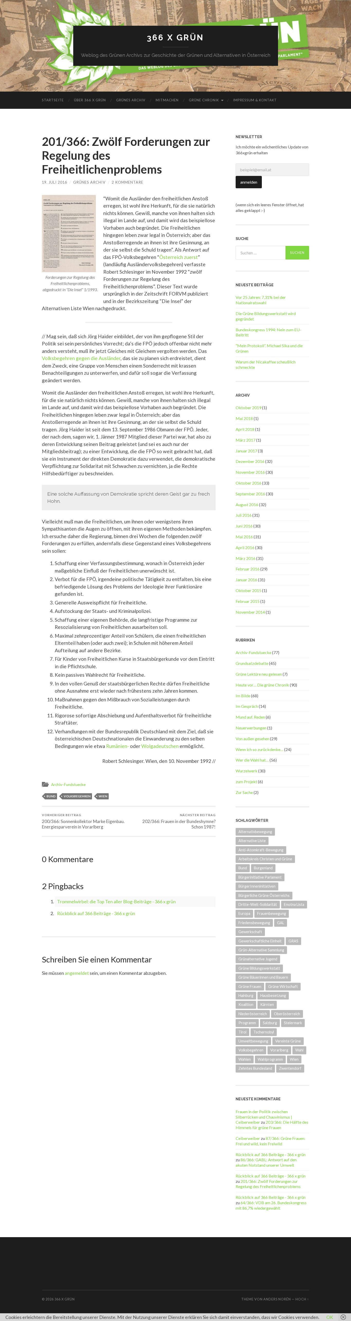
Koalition (245, 1004)
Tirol (242, 1032)
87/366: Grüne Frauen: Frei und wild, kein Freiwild (270, 1141)
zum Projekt (246, 781)
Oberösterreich (287, 1014)
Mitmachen (167, 100)
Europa (244, 913)
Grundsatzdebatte (252, 663)
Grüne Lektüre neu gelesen (259, 674)
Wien (103, 796)
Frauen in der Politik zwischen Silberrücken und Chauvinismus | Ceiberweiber (264, 1117)
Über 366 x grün (90, 100)
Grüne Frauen (249, 986)
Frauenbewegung (271, 913)
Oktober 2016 (248, 482)
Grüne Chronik (204, 100)
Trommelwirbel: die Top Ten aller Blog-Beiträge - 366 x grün (116, 901)
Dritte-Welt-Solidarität (257, 904)
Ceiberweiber (248, 1138)
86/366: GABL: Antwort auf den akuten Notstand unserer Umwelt (266, 1162)
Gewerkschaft (250, 932)
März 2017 (245, 440)
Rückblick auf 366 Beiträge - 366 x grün (96, 913)
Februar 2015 (248, 601)
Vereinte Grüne (288, 1041)
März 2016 (245, 558)
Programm (247, 1023)
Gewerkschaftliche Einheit (260, 941)
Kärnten (267, 1004)
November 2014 (250, 612)
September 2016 (250, 493)
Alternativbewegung (255, 831)
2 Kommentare (127, 182)
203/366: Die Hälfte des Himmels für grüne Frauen (272, 1125)
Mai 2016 (244, 536)
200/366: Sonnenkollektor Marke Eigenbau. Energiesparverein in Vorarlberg (83, 821)
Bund (51, 796)
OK (329, 1317)
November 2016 (250, 472)
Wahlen (244, 1059)
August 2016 (247, 504)
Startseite (53, 100)
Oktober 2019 (248, 407)
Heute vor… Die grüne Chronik (262, 684)
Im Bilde (243, 695)
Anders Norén (277, 1299)
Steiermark (293, 1023)
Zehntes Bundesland (255, 1068)
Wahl (299, 1050)
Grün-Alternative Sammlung (261, 950)
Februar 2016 (248, 568)
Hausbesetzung (273, 995)
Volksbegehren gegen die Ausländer (81, 358)
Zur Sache (244, 792)
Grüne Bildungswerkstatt (259, 968)
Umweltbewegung (253, 1041)
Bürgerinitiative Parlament (260, 877)
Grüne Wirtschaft (283, 986)
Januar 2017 (246, 450)
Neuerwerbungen (251, 727)
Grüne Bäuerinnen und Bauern (263, 977)
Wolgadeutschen (160, 746)
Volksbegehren (77, 796)
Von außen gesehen (252, 738)
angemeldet (77, 973)
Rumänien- (117, 746)
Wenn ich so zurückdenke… (259, 749)
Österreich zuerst (178, 257)
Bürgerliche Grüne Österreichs (264, 895)
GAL (280, 923)
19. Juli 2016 (54, 182)
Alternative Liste (252, 840)
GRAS (293, 941)
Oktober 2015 (248, 590)
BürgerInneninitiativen (256, 886)
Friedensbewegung (254, 923)
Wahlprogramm (270, 1059)
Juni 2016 (244, 525)
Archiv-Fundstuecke (68, 784)
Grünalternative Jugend (257, 959)
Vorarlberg (279, 1050)
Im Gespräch (247, 706)
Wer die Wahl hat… (252, 759)
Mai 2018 (244, 418)
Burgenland (263, 868)
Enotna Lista (294, 904)
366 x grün (175, 37)
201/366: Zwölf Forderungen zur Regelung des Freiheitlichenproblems (268, 1184)
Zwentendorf (290, 1068)
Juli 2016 (244, 515)
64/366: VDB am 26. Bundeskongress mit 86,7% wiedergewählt (271, 1205)
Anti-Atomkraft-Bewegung (260, 850)
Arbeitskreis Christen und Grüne (265, 859)
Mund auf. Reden (250, 717)
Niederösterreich (252, 1014)
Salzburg (270, 1023)
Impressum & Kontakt (255, 100)
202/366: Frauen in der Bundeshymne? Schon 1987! (179, 821)
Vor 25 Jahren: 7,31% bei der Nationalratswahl (261, 300)
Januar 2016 (246, 579)
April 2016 (245, 547)
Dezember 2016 (250, 461)
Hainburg (245, 995)
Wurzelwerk (246, 770)
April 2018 (245, 429)
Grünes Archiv (130, 100)
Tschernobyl (263, 1032)
